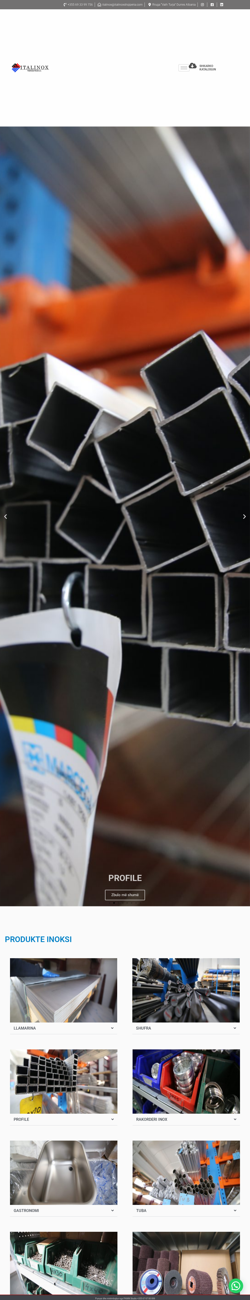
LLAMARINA (25, 1028)
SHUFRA (143, 1028)
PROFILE (21, 1119)
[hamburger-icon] (183, 67)
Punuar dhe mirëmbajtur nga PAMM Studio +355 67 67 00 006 (125, 1298)
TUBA (141, 1210)
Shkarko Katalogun (207, 67)
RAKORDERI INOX (151, 1119)
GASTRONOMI (26, 1210)
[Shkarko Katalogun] (192, 65)
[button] (5, 516)
